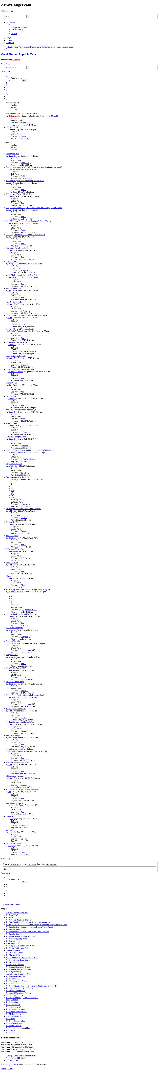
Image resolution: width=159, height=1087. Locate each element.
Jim (9, 183)
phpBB (14, 1064)
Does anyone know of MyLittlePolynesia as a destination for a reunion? (34, 167)
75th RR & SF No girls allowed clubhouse (22, 789)
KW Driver (25, 311)
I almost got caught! (13, 843)
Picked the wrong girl (14, 628)
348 (12, 495)
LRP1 (10, 466)
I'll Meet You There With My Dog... (20, 194)
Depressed (10, 816)
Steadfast (24, 839)
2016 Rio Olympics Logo (16, 437)
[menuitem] (19, 27)
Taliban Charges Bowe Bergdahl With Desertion (25, 181)
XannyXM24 (26, 123)
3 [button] (6, 87)
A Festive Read (12, 261)
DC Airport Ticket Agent (15, 549)
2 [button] (6, 85)
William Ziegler (12, 423)
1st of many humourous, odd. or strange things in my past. (28, 589)
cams (23, 419)
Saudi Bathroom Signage (16, 356)
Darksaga (14, 479)
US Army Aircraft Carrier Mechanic (20, 369)
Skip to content (7, 11)
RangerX (12, 156)
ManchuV (25, 585)
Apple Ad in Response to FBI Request (21, 614)
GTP (10, 318)
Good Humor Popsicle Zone (19, 54)
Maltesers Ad (11, 396)
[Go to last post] (33, 123)
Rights (8, 576)
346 (12, 491)
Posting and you (12, 154)
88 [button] (7, 96)
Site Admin (15, 60)
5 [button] (6, 92)
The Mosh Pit (53, 116)
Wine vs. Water (12, 562)
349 (12, 497)
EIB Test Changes (13, 735)
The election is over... (14, 288)
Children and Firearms (14, 776)
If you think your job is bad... (17, 342)
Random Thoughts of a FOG (17, 762)
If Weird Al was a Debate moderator (20, 329)
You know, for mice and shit (17, 248)
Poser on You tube (13, 641)
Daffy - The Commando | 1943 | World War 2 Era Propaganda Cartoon (34, 208)
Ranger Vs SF (11, 383)
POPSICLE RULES (14, 127)
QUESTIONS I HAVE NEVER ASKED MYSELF (26, 315)
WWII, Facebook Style (15, 682)
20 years (9, 830)
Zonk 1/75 (25, 163)
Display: (6, 864)
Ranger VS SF (12, 655)
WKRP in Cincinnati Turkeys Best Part (21, 275)
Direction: (41, 864)
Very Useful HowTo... (14, 302)
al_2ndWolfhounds (15, 331)
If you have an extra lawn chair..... (19, 749)
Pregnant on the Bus (14, 464)
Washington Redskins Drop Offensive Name (23, 509)
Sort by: (23, 864)
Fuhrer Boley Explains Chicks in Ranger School (25, 695)
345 (12, 488)
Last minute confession (15, 803)
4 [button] (6, 89)
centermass (25, 504)
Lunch (23, 230)
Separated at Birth (13, 522)
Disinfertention (14, 116)
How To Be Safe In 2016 (16, 668)
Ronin (23, 691)
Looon (11, 129)
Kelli (10, 169)
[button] (6, 76)
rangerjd (24, 432)
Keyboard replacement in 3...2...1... (20, 722)
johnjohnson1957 (28, 610)
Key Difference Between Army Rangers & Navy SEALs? (29, 221)
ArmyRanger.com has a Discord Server (21, 114)
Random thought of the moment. (18, 477)
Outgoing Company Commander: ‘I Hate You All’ (25, 234)
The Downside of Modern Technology (21, 410)
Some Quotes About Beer (16, 708)
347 (12, 493)
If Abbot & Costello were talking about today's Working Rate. (30, 450)
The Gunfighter (12, 536)
